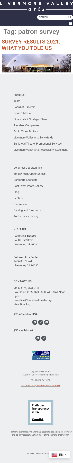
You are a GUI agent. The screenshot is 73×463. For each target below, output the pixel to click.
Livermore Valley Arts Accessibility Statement (41, 149)
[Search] (70, 17)
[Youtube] (46, 322)
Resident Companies (26, 125)
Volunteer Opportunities (28, 167)
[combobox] (52, 17)
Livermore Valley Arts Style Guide (33, 137)
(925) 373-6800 (36, 292)
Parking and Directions (27, 210)
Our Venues (20, 204)
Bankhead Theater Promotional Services (38, 143)
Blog (16, 192)
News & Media (22, 113)
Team (17, 101)
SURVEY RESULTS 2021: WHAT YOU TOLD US (31, 44)
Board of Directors (24, 107)
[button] (70, 23)
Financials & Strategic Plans (30, 119)
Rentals (18, 198)
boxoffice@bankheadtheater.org (33, 300)
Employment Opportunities (29, 173)
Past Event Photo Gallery (28, 186)
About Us (19, 94)
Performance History (26, 216)
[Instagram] (40, 322)
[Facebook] (34, 322)
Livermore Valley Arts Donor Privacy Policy (40, 385)
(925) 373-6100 (30, 288)
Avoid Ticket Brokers (26, 131)
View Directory (22, 304)
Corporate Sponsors (25, 179)
